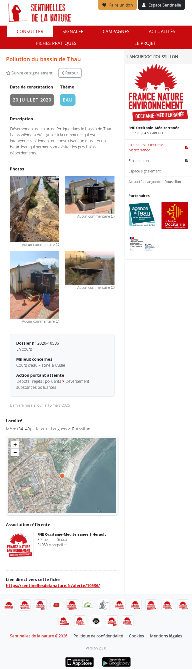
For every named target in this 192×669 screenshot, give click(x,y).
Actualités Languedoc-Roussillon (154, 181)
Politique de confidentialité (98, 636)
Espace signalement (144, 171)
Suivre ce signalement (31, 73)
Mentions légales (166, 636)
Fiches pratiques (56, 43)
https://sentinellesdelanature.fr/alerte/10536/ (53, 585)
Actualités (162, 31)
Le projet (145, 43)
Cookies (136, 636)
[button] (15, 445)
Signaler (73, 31)
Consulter (30, 31)
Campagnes (116, 31)
